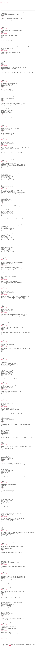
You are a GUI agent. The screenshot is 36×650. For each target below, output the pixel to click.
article (2, 16)
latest (1, 2)
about (8, 2)
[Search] (33, 10)
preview (10, 645)
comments (5, 16)
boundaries (4, 2)
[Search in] (34, 10)
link (25, 643)
